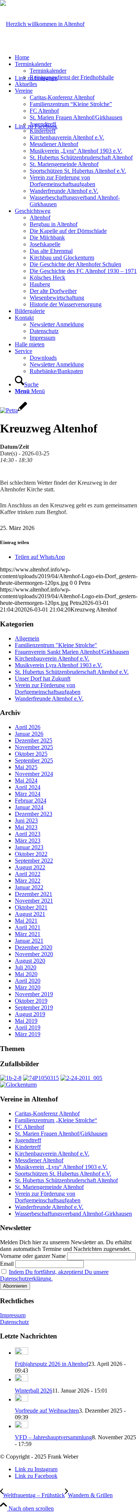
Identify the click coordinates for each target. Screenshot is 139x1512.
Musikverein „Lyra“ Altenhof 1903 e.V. (61, 1167)
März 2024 (27, 794)
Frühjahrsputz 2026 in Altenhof (51, 1364)
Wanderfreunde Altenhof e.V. (49, 698)
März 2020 (27, 987)
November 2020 (34, 954)
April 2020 (27, 981)
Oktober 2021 (31, 907)
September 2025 (34, 760)
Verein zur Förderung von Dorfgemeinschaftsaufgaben (47, 688)
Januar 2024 (29, 807)
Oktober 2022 (31, 854)
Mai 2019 (26, 1021)
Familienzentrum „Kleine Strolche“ (56, 1120)
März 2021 (27, 934)
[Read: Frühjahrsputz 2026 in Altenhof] (21, 1353)
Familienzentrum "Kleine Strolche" (56, 645)
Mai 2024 (26, 780)
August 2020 (30, 961)
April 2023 (27, 834)
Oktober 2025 (31, 754)
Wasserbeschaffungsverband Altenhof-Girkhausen (73, 1213)
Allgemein (27, 638)
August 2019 (30, 1014)
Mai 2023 (26, 827)
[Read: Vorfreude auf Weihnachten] (21, 1399)
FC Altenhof (29, 1127)
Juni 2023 (26, 820)
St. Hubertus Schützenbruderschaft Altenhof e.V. (72, 672)
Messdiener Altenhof (39, 1160)
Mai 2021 (26, 921)
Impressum (13, 1315)
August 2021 (30, 914)
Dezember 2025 (33, 740)
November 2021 (34, 900)
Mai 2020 (26, 974)
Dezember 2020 (33, 947)
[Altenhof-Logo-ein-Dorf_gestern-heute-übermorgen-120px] (42, 24)
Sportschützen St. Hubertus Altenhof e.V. (63, 1173)
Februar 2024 (30, 800)
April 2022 (27, 874)
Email (7, 1264)
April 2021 (27, 927)
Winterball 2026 (33, 1390)
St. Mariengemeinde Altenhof (49, 1187)
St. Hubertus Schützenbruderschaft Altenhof (66, 1180)
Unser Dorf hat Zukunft (42, 678)
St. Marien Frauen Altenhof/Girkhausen (61, 1133)
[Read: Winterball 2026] (21, 1379)
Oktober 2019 (31, 1001)
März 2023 (27, 840)
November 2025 (34, 747)
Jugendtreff (28, 1140)
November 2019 (34, 994)
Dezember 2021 (33, 894)
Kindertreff (28, 1147)
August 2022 (30, 867)
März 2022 (27, 880)
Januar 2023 (29, 847)
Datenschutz (14, 1322)
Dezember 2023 (33, 814)
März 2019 (27, 1034)
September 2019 (34, 1007)
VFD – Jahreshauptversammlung (53, 1437)
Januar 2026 (29, 734)
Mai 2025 (26, 767)
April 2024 (27, 787)
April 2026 (27, 727)
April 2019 (27, 1027)
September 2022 (34, 860)
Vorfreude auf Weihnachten (47, 1410)
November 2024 (34, 774)
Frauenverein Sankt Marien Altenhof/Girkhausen (72, 652)
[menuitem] (77, 57)
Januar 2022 (29, 887)
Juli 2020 (25, 967)
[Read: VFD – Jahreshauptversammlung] (21, 1426)
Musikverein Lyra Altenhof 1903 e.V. (58, 665)
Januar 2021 (29, 941)
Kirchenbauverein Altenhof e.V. (52, 658)
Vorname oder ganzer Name (33, 1256)
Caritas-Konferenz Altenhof (47, 1113)
